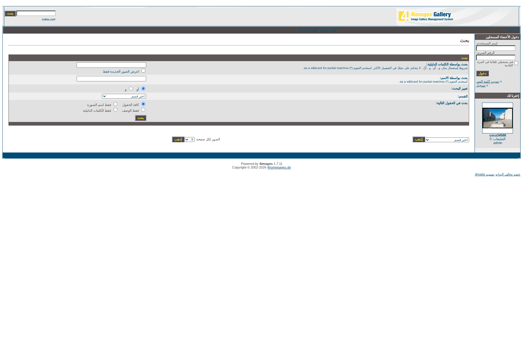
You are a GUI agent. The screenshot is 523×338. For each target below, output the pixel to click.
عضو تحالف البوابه (508, 174)
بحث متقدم (49, 18)
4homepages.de (279, 167)
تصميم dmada (485, 174)
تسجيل (480, 85)
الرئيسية (513, 30)
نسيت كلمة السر (487, 81)
